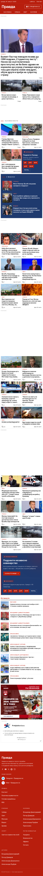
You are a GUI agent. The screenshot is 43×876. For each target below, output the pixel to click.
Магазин (5, 819)
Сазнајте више (10, 573)
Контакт (39, 1)
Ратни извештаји (29, 831)
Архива (4, 826)
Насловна (8, 12)
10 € (30, 162)
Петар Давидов (28, 815)
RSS (3, 802)
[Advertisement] (22, 22)
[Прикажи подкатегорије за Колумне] (39, 12)
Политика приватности (10, 795)
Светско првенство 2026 (10, 835)
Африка (25, 841)
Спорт (4, 831)
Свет (25, 12)
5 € (25, 162)
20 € (35, 162)
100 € (31, 166)
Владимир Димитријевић (32, 812)
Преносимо (27, 826)
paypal (26, 170)
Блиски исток (27, 838)
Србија (17, 12)
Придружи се (35, 6)
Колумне (33, 12)
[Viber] (15, 769)
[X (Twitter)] (8, 769)
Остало (25, 845)
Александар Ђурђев (30, 822)
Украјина (26, 835)
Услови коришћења (8, 799)
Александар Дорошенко (32, 819)
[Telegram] (11, 769)
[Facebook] (2, 769)
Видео (4, 822)
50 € (25, 166)
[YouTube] (6, 769)
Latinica (32, 1)
